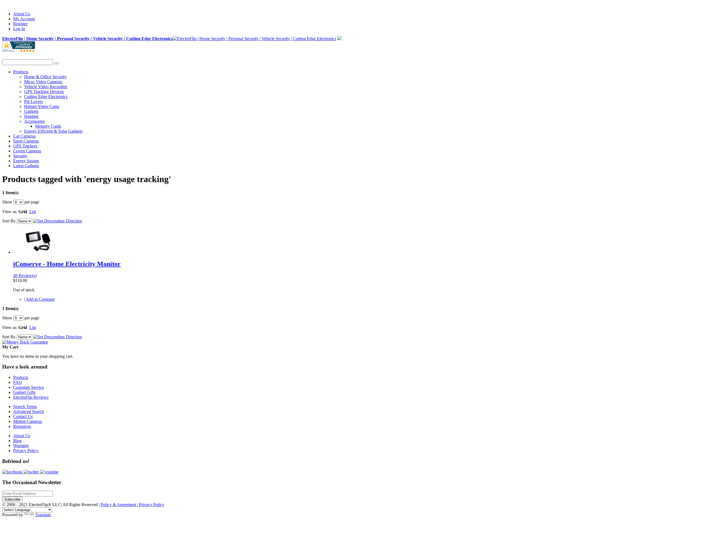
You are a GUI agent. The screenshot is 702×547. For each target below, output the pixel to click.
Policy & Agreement (119, 504)
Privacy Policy (25, 450)
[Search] (56, 63)
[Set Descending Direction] (57, 221)
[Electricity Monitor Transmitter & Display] (37, 252)
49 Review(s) (24, 275)
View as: (9, 211)
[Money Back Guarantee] (25, 342)
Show (7, 202)
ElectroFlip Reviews (31, 397)
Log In (19, 28)
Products (20, 377)
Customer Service (28, 387)
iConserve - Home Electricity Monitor (67, 263)
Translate (43, 514)
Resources (22, 426)
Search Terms (25, 406)
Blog (17, 440)
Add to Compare (40, 299)
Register (20, 23)
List (32, 211)
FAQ (17, 382)
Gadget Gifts (24, 392)
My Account (24, 18)
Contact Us (23, 416)
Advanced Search (28, 411)
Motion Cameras (27, 421)
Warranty (21, 445)
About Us (21, 14)
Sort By (9, 221)
